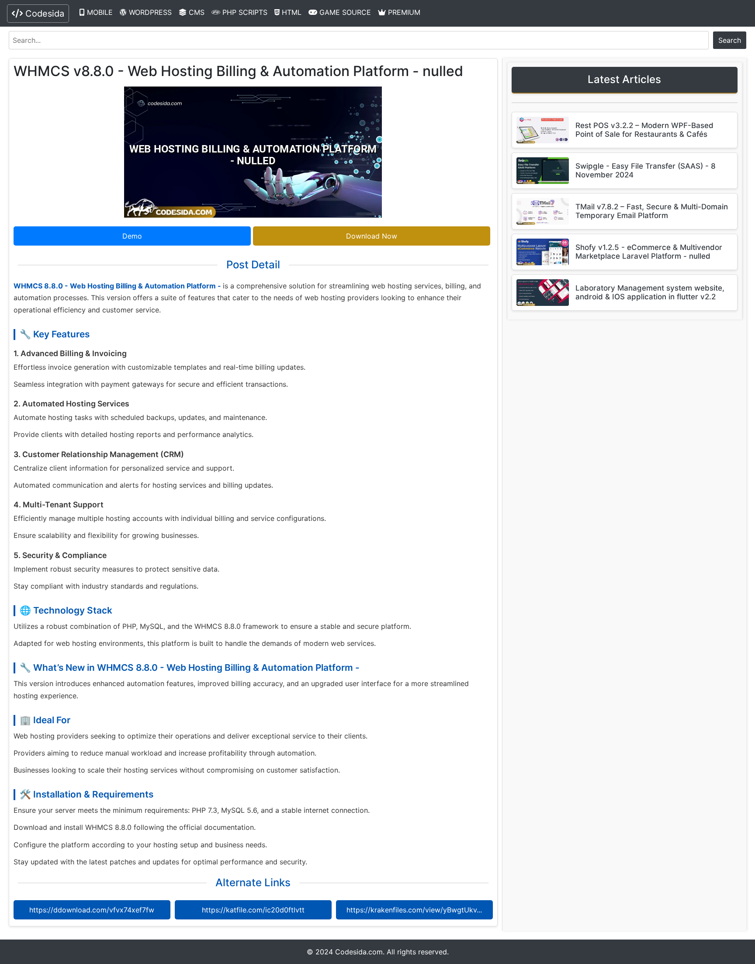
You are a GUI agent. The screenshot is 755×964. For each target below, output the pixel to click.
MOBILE (99, 12)
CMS (195, 12)
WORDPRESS (149, 12)
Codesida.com (359, 951)
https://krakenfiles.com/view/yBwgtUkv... (414, 909)
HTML (290, 12)
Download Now (371, 236)
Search (729, 40)
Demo (132, 236)
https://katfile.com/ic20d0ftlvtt (253, 909)
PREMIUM (403, 12)
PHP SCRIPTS (243, 12)
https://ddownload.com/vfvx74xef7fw (91, 909)
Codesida (43, 13)
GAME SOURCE (344, 12)
